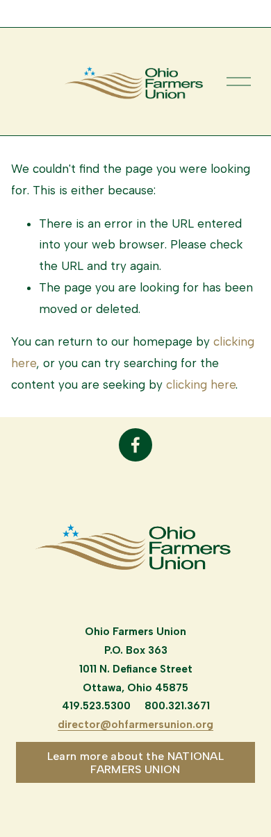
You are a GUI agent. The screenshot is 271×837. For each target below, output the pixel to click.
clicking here (201, 384)
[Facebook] (135, 445)
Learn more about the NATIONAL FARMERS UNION (135, 763)
